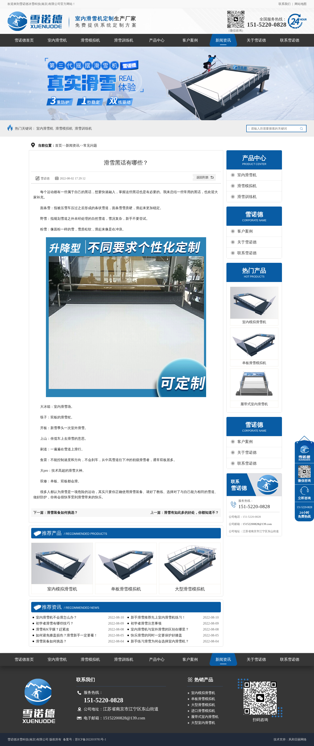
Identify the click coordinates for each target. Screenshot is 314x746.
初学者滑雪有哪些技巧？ (54, 623)
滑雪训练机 (123, 40)
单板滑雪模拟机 (254, 363)
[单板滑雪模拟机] (126, 563)
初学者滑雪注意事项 (146, 623)
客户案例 (190, 40)
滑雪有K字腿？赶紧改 (52, 629)
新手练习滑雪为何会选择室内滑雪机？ (160, 641)
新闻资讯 (223, 40)
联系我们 (285, 4)
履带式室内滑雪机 (254, 404)
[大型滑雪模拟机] (190, 563)
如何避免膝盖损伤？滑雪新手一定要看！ (66, 635)
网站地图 (301, 4)
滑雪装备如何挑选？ (62, 512)
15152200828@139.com (257, 524)
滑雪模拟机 (90, 40)
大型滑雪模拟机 (203, 705)
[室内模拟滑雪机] (62, 563)
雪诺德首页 (24, 40)
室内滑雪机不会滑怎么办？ (56, 617)
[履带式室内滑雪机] (254, 384)
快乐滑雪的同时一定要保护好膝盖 (156, 635)
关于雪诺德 (256, 40)
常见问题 (90, 145)
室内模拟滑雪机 (254, 322)
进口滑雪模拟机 (203, 711)
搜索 (302, 128)
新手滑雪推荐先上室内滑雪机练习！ (158, 617)
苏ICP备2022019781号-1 (90, 739)
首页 (58, 145)
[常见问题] (205, 179)
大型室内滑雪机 (203, 722)
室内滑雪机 (57, 40)
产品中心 (156, 40)
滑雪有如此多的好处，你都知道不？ (191, 512)
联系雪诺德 (289, 40)
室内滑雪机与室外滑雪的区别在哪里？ (160, 629)
